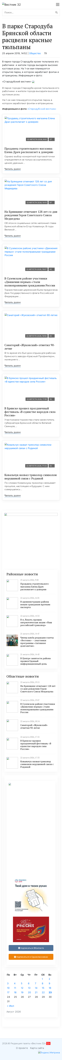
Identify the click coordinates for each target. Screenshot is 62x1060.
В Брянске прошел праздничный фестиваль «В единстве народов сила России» (30, 411)
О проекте (22, 1048)
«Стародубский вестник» (42, 108)
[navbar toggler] (58, 4)
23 (50, 992)
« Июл (10, 1005)
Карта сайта (37, 1048)
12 (22, 987)
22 (43, 992)
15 (43, 987)
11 (15, 987)
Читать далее (12, 169)
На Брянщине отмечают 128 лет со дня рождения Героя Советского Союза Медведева (30, 215)
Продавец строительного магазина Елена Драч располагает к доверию (28, 150)
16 (50, 987)
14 (36, 987)
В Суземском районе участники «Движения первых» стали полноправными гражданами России (29, 281)
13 (29, 987)
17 (8, 992)
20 (29, 992)
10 (8, 987)
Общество (35, 53)
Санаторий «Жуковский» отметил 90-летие (29, 346)
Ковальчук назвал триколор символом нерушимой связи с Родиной (30, 476)
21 (36, 992)
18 (15, 992)
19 (22, 992)
